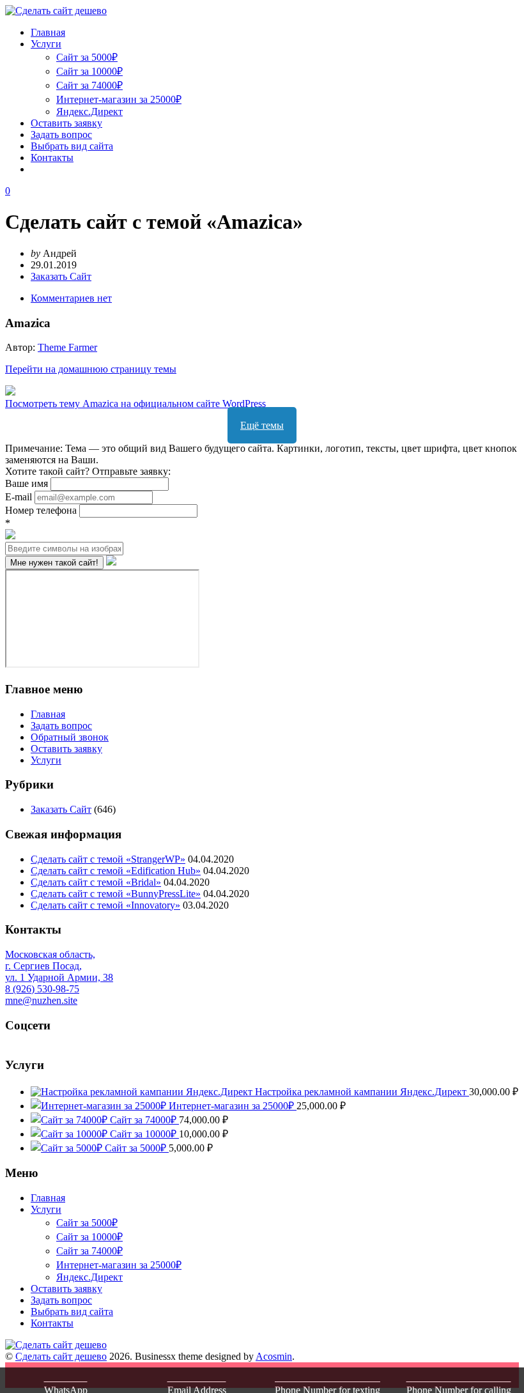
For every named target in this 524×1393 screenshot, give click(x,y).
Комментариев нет (71, 298)
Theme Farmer (67, 347)
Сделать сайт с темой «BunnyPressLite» (116, 893)
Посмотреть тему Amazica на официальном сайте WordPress (135, 403)
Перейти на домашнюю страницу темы (90, 369)
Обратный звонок (70, 737)
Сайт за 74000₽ (89, 85)
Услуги (46, 43)
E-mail (20, 496)
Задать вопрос (61, 134)
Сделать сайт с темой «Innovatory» (105, 905)
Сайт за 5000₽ (87, 57)
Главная (48, 32)
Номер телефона (42, 510)
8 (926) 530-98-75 (42, 988)
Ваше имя (27, 483)
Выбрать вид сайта (72, 146)
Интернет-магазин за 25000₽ (118, 99)
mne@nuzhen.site (41, 1000)
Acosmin (274, 1356)
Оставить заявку (66, 123)
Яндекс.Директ (89, 111)
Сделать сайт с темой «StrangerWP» (108, 859)
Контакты (52, 157)
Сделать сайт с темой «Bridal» (96, 882)
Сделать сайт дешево (61, 1356)
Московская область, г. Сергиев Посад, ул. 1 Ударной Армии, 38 (59, 966)
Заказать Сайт (61, 276)
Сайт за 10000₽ (89, 71)
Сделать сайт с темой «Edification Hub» (116, 870)
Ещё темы (262, 425)
